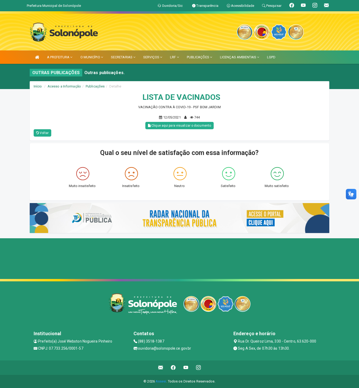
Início (38, 86)
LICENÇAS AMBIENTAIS (238, 57)
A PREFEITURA (58, 57)
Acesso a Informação (64, 86)
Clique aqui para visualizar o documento (181, 125)
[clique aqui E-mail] (160, 367)
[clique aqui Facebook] (173, 367)
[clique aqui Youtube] (186, 367)
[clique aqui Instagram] (198, 367)
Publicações (95, 86)
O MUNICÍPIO (90, 57)
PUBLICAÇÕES (198, 57)
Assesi (161, 381)
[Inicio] (37, 57)
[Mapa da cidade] (179, 258)
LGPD (271, 57)
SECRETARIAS (122, 57)
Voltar (44, 133)
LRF (173, 57)
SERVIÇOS (151, 57)
